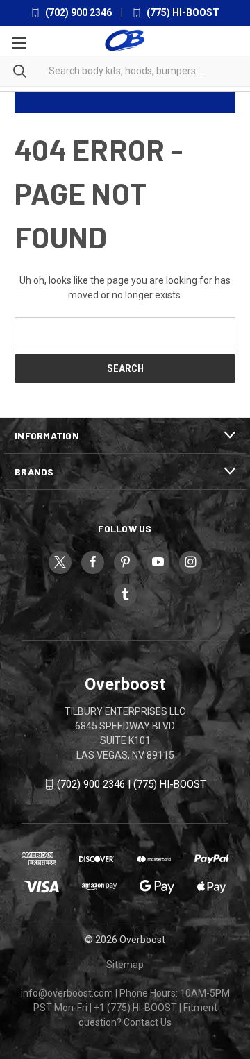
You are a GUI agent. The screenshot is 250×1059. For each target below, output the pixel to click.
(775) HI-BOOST (181, 12)
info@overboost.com (67, 993)
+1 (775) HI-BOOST (135, 1007)
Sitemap (125, 964)
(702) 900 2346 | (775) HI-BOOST (131, 784)
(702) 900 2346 (77, 12)
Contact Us (148, 1022)
